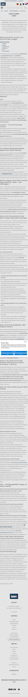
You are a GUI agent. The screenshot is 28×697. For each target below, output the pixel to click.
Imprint (25, 341)
